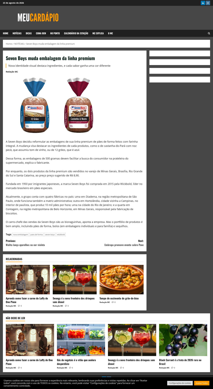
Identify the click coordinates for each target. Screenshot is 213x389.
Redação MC (12, 71)
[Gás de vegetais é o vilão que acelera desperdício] (81, 340)
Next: (124, 243)
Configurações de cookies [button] (180, 383)
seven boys (50, 234)
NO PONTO (55, 33)
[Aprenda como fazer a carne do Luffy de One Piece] (28, 279)
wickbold (61, 234)
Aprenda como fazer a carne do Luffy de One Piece (27, 300)
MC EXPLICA (98, 33)
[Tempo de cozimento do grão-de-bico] (122, 279)
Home (5, 33)
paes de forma (36, 234)
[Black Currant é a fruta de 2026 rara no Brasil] (183, 340)
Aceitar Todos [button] (202, 383)
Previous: (25, 243)
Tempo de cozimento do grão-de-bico (119, 298)
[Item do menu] (203, 3)
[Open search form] (209, 33)
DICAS (29, 33)
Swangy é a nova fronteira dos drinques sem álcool (74, 300)
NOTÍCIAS (17, 33)
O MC (110, 33)
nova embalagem (20, 234)
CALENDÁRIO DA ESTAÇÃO (76, 33)
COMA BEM (41, 33)
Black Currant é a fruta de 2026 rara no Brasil (180, 361)
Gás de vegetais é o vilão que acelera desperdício (76, 361)
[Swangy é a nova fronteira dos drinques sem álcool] (75, 279)
